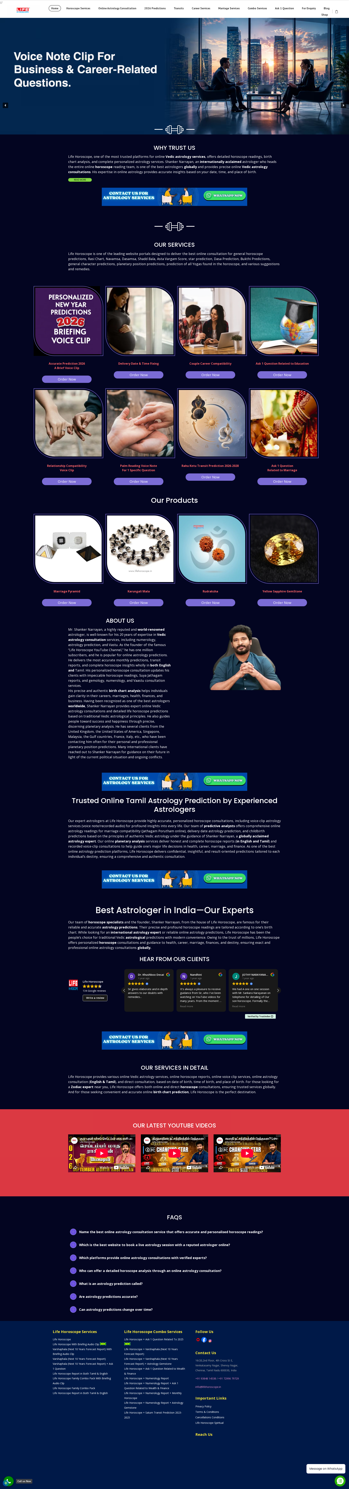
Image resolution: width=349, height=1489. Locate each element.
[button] (174, 63)
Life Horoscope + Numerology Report (146, 1378)
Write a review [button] (95, 998)
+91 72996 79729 (228, 1378)
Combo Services (257, 8)
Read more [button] (134, 1006)
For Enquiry (309, 8)
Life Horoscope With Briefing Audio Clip (76, 1344)
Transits (179, 8)
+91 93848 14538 (205, 1378)
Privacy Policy (203, 1406)
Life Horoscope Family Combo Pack (74, 1388)
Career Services (201, 8)
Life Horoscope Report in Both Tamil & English (80, 1373)
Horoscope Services (78, 8)
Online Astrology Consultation (117, 8)
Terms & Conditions (207, 1412)
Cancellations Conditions (209, 1417)
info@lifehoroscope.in (208, 1387)
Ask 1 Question (284, 8)
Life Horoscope (62, 1339)
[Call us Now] (9, 1481)
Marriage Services (229, 8)
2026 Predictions (155, 8)
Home (54, 8)
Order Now (67, 379)
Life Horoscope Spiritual (209, 1422)
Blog (327, 8)
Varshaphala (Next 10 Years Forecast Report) (79, 1359)
